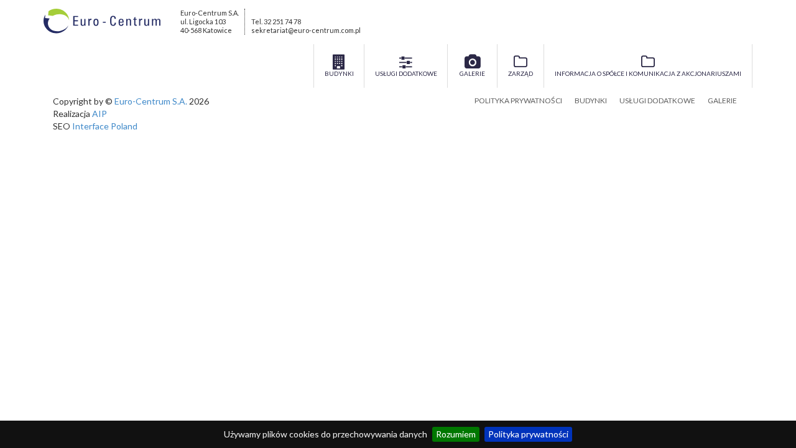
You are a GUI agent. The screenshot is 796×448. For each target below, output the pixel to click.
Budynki (591, 100)
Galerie (722, 100)
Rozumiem (456, 434)
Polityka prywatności (528, 434)
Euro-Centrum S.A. (150, 101)
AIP (99, 113)
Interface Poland (104, 126)
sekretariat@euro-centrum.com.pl (306, 30)
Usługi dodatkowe (657, 100)
